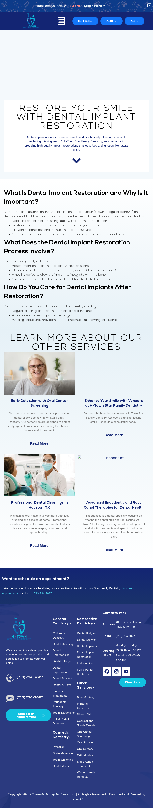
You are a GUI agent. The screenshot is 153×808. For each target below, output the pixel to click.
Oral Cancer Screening (84, 734)
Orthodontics (85, 755)
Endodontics (85, 663)
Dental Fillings (62, 661)
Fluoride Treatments (60, 693)
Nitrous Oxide (85, 714)
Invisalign (59, 746)
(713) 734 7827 (125, 636)
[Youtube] (126, 671)
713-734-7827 (43, 593)
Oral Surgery (85, 748)
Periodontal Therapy (60, 704)
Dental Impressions (60, 670)
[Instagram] (116, 671)
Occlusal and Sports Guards (86, 723)
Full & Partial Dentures (61, 721)
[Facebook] (107, 671)
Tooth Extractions (64, 712)
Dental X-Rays (62, 684)
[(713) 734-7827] (10, 678)
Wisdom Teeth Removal (86, 774)
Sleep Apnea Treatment (85, 764)
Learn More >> (94, 6)
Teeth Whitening (63, 759)
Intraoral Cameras (83, 706)
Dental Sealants (63, 678)
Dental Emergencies (61, 652)
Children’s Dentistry (59, 635)
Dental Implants (87, 646)
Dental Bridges (86, 633)
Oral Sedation (85, 742)
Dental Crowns (86, 639)
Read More (39, 443)
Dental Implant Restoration (86, 654)
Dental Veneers (62, 766)
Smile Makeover (63, 753)
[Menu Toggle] (61, 21)
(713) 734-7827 (30, 677)
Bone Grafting (86, 697)
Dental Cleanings (63, 644)
